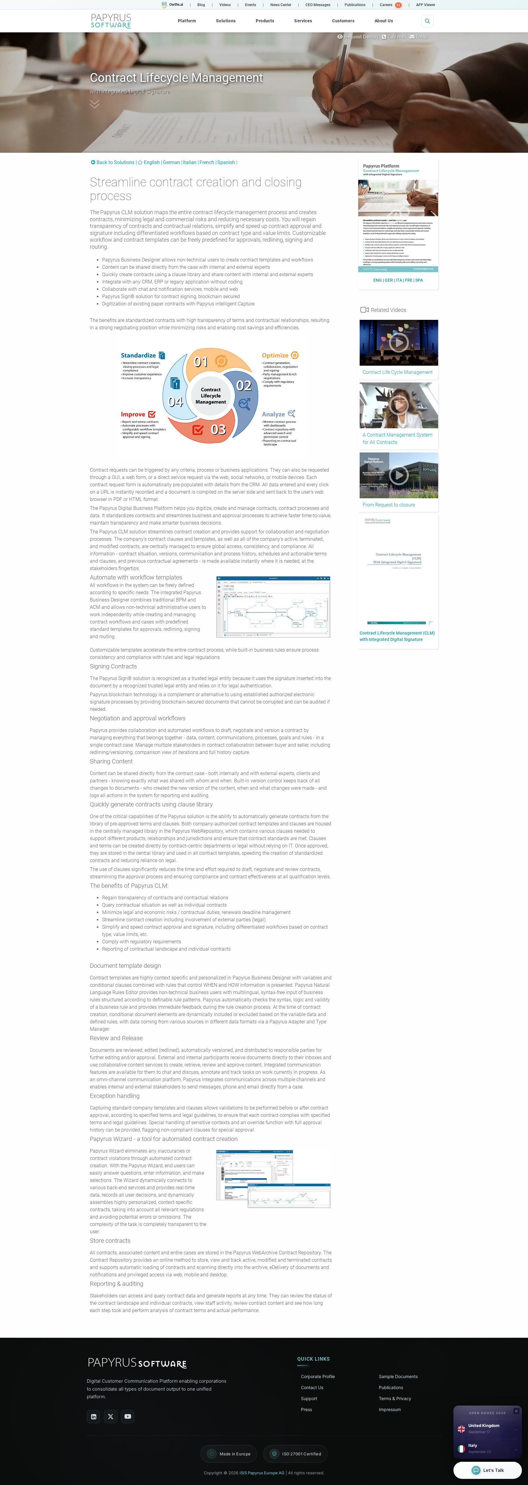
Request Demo (359, 37)
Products (265, 20)
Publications (391, 1387)
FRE (409, 280)
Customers (343, 20)
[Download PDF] (398, 217)
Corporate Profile (318, 1376)
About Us (384, 20)
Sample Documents (398, 1376)
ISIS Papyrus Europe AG (262, 1472)
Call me (396, 37)
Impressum (390, 1409)
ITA (399, 280)
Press (306, 1409)
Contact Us (312, 1387)
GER (389, 280)
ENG (377, 280)
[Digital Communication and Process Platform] (111, 21)
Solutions (226, 20)
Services (303, 20)
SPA (419, 280)
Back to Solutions (115, 162)
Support (309, 1398)
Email (422, 37)
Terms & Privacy (395, 1398)
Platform (187, 20)
